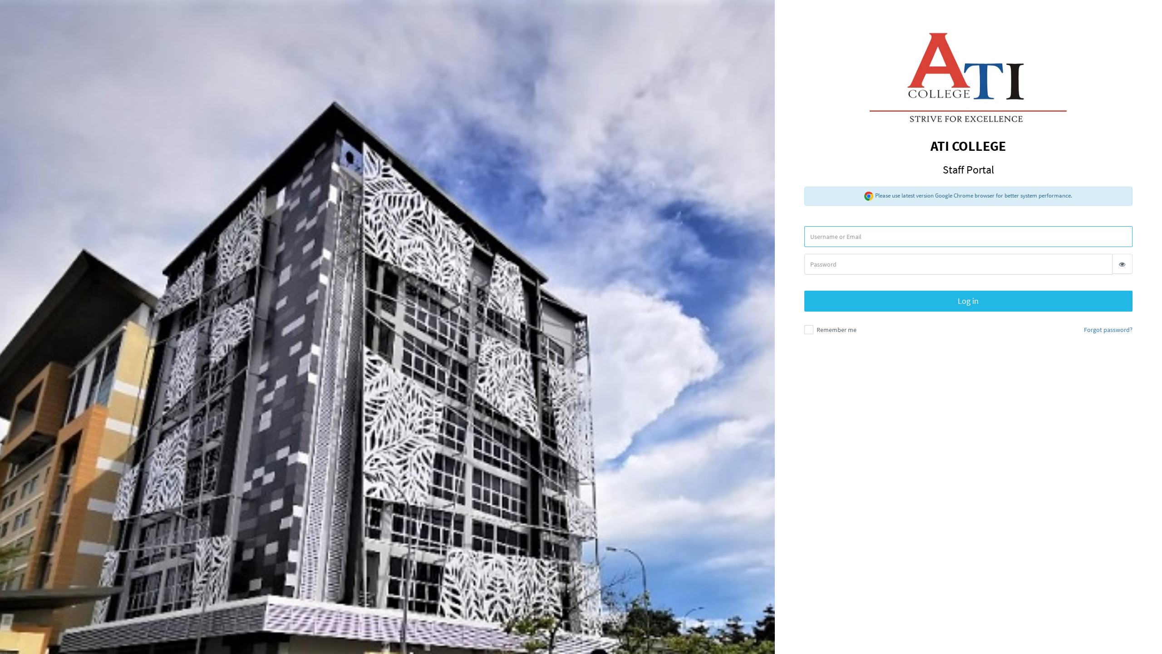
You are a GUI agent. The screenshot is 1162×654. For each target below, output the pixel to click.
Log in (968, 301)
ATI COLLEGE (968, 157)
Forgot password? (1108, 330)
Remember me (836, 330)
